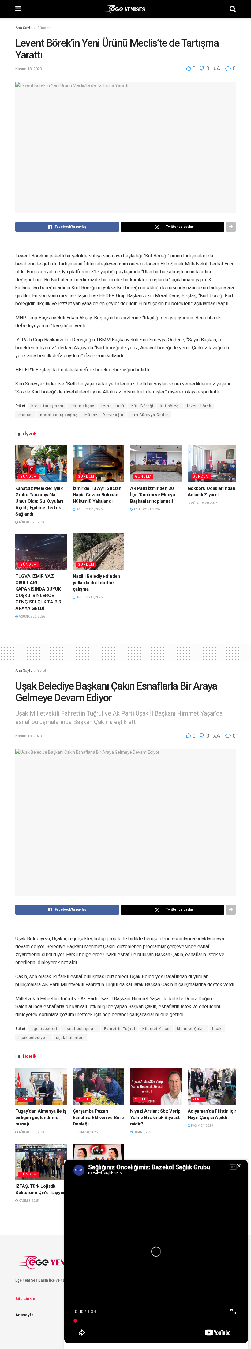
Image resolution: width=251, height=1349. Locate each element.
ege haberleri (44, 1029)
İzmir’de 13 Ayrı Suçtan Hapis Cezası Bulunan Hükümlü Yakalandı (97, 495)
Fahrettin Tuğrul (119, 1029)
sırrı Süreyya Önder (149, 415)
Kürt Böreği (142, 406)
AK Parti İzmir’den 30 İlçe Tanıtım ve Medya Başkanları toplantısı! (152, 495)
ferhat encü (112, 406)
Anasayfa (24, 1315)
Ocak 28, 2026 (87, 1132)
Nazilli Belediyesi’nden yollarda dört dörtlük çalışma (96, 582)
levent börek (199, 406)
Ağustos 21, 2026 (89, 509)
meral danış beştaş (58, 415)
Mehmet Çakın (191, 1029)
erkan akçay (82, 406)
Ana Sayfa (23, 28)
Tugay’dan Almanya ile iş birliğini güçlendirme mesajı (40, 1117)
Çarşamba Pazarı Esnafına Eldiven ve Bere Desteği (98, 1117)
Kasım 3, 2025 (28, 1200)
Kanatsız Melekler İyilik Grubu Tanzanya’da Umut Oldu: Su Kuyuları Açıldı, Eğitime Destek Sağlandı (39, 501)
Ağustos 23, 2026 (31, 522)
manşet (25, 415)
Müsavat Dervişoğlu (103, 415)
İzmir (25, 1099)
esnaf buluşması (80, 1029)
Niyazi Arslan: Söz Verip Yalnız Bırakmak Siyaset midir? (155, 1117)
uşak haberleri (70, 1037)
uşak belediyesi (33, 1037)
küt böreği (170, 406)
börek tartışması (47, 406)
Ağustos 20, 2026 (203, 503)
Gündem (44, 28)
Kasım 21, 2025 (201, 1125)
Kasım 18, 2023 (28, 68)
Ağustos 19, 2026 (31, 1132)
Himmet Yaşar (156, 1029)
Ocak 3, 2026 (143, 1132)
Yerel (41, 670)
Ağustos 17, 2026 (89, 597)
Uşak (217, 1029)
